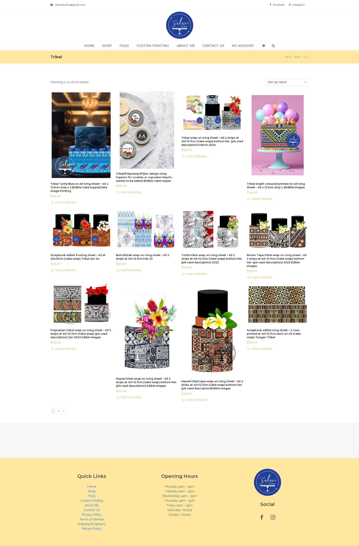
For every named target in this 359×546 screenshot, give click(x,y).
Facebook (279, 4)
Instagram (299, 4)
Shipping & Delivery (91, 524)
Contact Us (92, 510)
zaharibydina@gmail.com (70, 4)
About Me (92, 505)
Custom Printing (91, 500)
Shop (92, 491)
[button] (263, 45)
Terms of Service (91, 519)
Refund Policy (92, 528)
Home (91, 486)
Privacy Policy (92, 514)
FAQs (92, 496)
